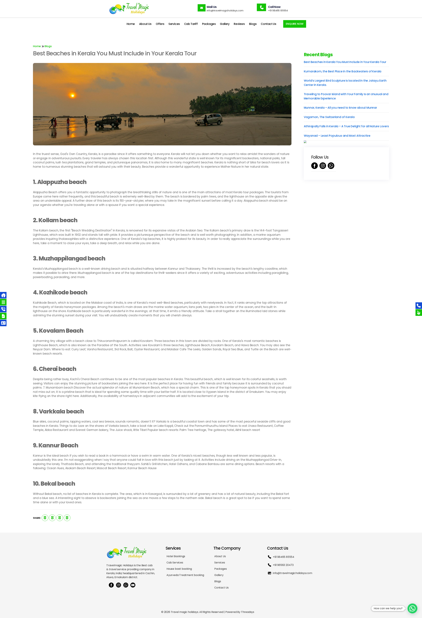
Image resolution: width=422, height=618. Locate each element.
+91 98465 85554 (283, 557)
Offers (160, 24)
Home (131, 24)
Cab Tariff (191, 24)
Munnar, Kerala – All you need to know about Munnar (340, 108)
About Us (145, 24)
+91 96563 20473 (283, 565)
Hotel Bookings (175, 556)
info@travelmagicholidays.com (292, 573)
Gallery (224, 24)
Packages (209, 24)
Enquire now (294, 24)
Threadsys (247, 612)
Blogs (253, 24)
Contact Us (268, 24)
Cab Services (174, 562)
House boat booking (179, 569)
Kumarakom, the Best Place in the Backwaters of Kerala (342, 71)
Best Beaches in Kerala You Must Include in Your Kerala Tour (345, 62)
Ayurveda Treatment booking (185, 575)
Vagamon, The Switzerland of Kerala (329, 117)
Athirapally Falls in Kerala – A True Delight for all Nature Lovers (346, 126)
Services (174, 24)
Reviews (239, 24)
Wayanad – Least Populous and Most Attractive (337, 136)
